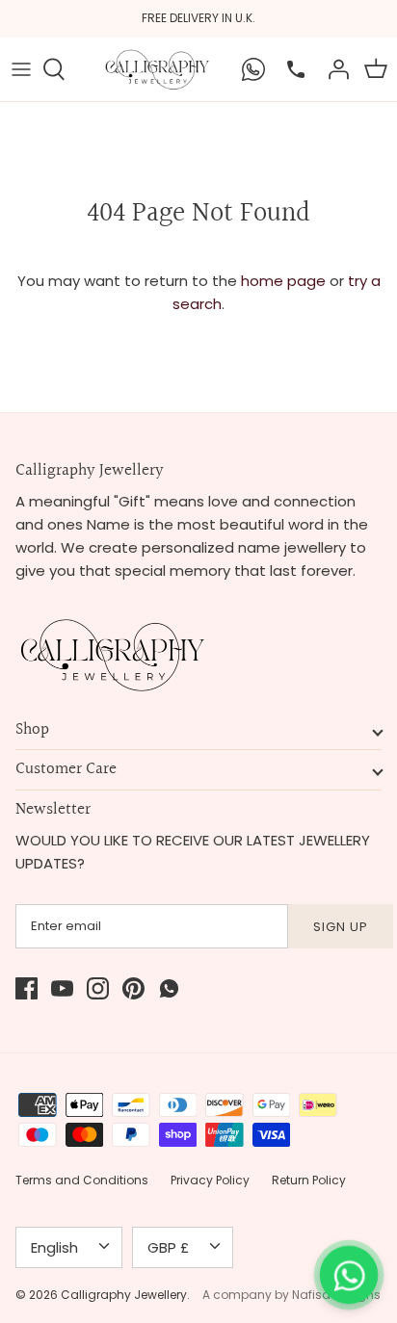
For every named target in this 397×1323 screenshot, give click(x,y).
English (54, 1247)
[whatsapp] (169, 988)
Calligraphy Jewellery (124, 1294)
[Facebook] (26, 988)
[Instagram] (98, 988)
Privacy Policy (210, 1180)
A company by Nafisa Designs (291, 1294)
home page (283, 281)
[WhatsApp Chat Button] (348, 1274)
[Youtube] (62, 988)
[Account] (333, 69)
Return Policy (309, 1180)
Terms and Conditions (81, 1180)
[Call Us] (291, 69)
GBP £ (168, 1247)
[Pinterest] (133, 988)
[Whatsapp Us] (248, 69)
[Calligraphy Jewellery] (156, 69)
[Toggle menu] (21, 69)
